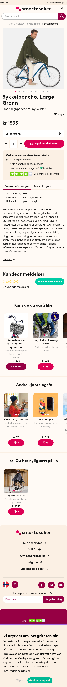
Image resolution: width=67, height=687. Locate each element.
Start (11, 24)
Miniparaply (46, 419)
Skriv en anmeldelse (50, 281)
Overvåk (16, 366)
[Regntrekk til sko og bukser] (46, 325)
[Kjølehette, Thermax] (16, 405)
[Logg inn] (13, 585)
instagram (50, 585)
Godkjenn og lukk (40, 680)
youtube (59, 585)
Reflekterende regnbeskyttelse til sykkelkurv (16, 344)
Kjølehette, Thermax (16, 419)
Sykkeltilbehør (34, 24)
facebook (40, 585)
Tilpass (20, 680)
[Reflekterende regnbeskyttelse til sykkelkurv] (16, 325)
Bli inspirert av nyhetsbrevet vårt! (33, 593)
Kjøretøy (20, 24)
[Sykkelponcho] (16, 481)
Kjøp (45, 366)
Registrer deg (54, 599)
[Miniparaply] (46, 405)
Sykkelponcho (16, 496)
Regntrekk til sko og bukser (46, 342)
